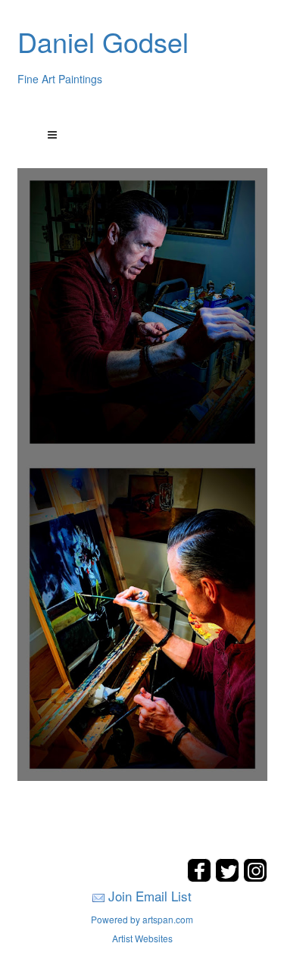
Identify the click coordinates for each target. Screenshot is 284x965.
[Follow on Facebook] (201, 877)
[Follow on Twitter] (229, 877)
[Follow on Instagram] (255, 877)
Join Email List (150, 895)
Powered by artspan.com (142, 919)
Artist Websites (142, 938)
